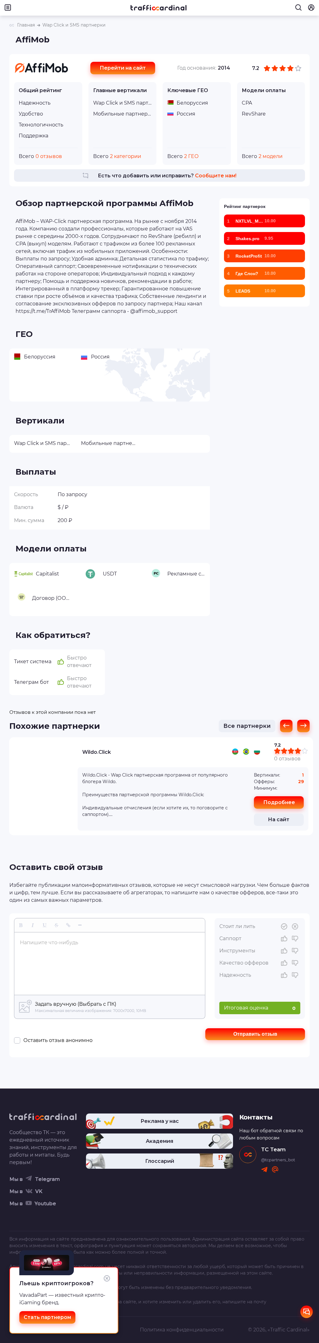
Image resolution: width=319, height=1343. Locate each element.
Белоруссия (192, 103)
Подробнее (279, 802)
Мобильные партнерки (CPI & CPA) (122, 114)
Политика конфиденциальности (182, 1330)
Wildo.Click (96, 752)
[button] (21, 925)
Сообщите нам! (215, 176)
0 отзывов (287, 759)
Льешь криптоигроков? (56, 1283)
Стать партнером (47, 1317)
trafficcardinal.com (83, 1266)
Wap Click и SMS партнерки (122, 103)
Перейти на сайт (123, 68)
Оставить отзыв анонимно (58, 1040)
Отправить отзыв (255, 1034)
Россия (186, 114)
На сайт (278, 819)
